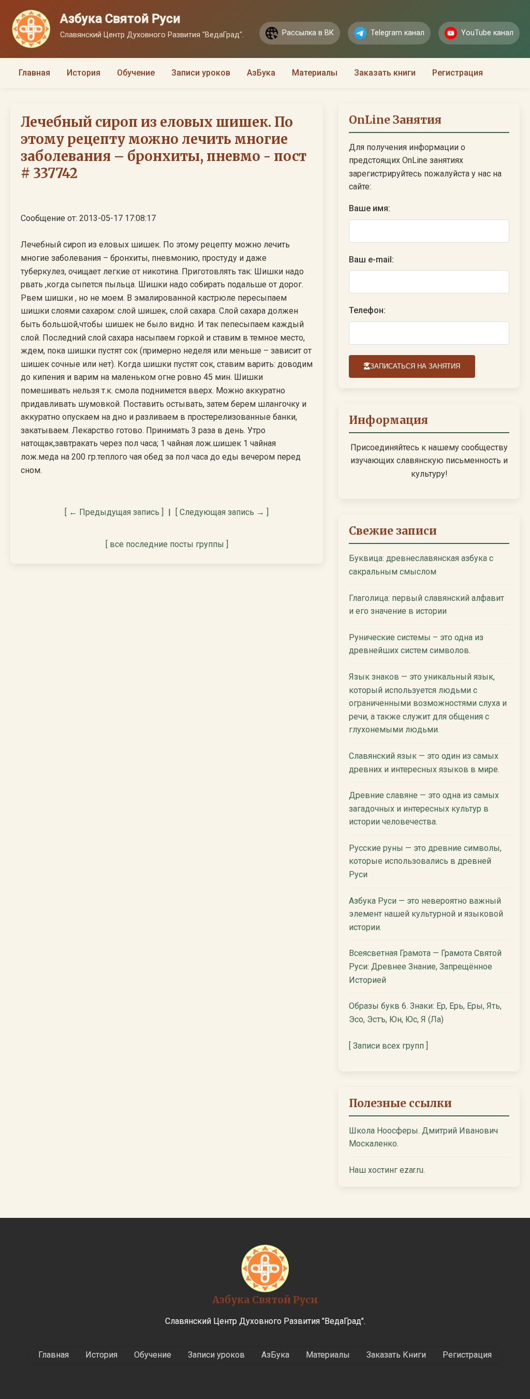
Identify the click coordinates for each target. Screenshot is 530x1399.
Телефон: (367, 310)
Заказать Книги (396, 1355)
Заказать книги (385, 73)
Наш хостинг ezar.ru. (387, 1170)
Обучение (136, 73)
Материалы (314, 73)
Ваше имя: (369, 208)
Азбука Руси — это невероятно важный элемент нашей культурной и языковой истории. (426, 914)
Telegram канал (397, 32)
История (83, 73)
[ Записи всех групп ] (388, 1046)
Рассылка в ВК (308, 32)
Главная (34, 73)
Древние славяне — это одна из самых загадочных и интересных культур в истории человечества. (424, 808)
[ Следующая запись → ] (222, 512)
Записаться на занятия (415, 366)
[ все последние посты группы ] (167, 544)
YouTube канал (487, 32)
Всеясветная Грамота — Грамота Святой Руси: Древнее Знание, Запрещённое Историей (425, 966)
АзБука (261, 73)
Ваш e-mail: (371, 259)
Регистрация (457, 73)
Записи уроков (200, 73)
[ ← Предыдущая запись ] (114, 512)
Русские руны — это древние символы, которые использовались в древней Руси (425, 861)
